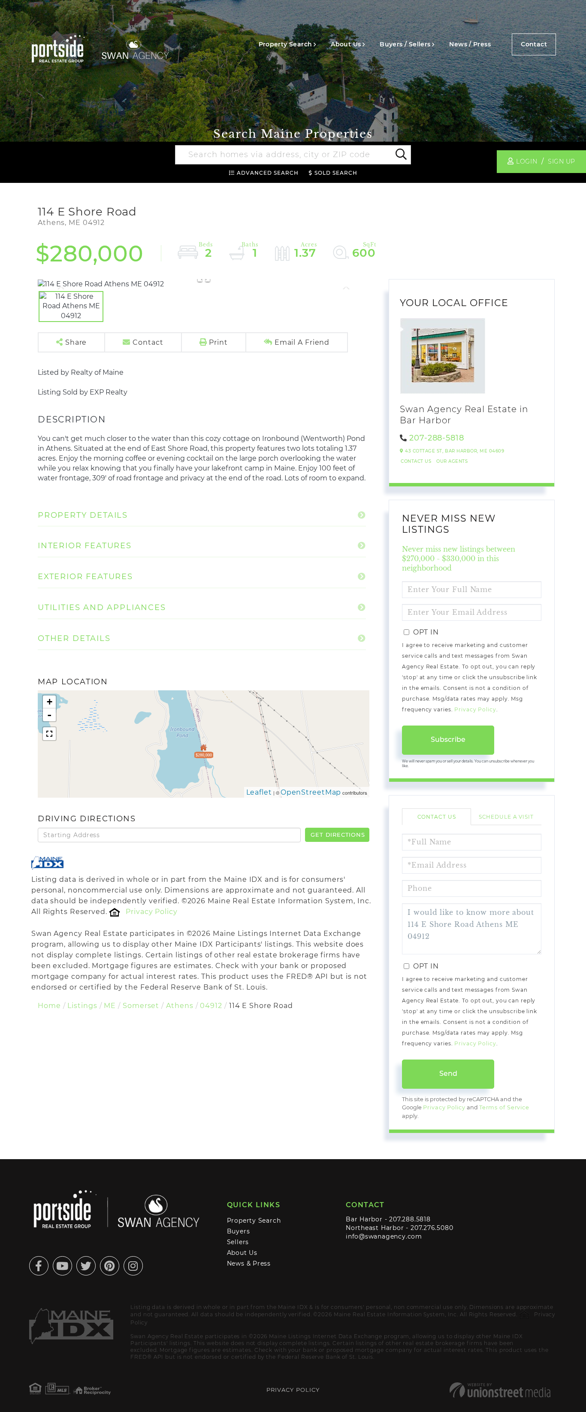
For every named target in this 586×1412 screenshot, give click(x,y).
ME (110, 1006)
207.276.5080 (432, 1228)
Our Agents (452, 461)
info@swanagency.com (384, 1236)
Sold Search (335, 173)
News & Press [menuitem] (249, 1263)
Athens (179, 1006)
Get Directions (338, 834)
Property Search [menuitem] (285, 44)
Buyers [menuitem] (238, 1231)
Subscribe (448, 739)
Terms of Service (504, 1107)
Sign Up (561, 161)
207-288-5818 (436, 438)
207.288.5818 (409, 1219)
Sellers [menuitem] (238, 1242)
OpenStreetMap (311, 792)
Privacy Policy (151, 912)
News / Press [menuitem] (470, 44)
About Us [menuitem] (346, 44)
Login (526, 161)
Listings (82, 1006)
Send (448, 1073)
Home (49, 1006)
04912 (211, 1006)
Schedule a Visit (506, 817)
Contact (534, 44)
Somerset (141, 1006)
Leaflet (259, 792)
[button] (400, 155)
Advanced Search (268, 173)
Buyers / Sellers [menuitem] (405, 44)
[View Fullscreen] (49, 733)
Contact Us (416, 461)
